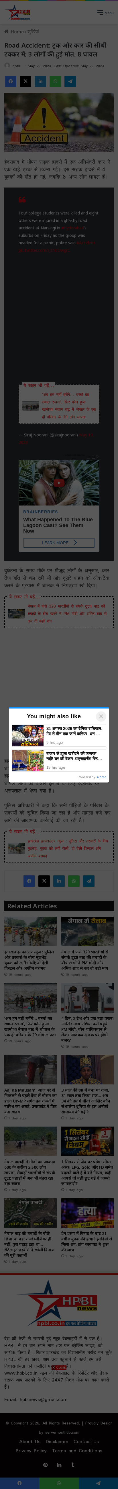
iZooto (101, 777)
